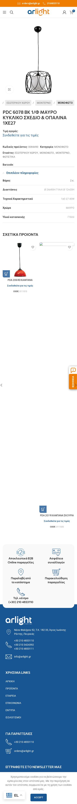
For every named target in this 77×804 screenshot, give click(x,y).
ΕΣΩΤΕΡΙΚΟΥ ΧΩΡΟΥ (18, 102)
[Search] (11, 12)
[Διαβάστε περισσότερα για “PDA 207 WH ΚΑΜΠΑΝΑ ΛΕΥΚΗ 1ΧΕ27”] (6, 273)
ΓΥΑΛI (71, 217)
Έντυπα (10, 710)
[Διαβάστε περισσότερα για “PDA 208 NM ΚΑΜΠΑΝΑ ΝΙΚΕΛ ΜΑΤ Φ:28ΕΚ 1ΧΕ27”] (43, 273)
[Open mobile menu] (4, 12)
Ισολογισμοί (13, 717)
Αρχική (10, 681)
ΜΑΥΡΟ (70, 207)
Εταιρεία (11, 695)
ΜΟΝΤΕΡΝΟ (44, 102)
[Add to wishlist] (33, 247)
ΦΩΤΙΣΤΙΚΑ (9, 156)
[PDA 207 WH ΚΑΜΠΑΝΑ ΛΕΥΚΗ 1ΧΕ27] (20, 259)
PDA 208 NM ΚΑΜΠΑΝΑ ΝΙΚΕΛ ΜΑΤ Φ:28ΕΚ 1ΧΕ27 (57, 281)
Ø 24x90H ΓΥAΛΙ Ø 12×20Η (59, 189)
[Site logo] (39, 12)
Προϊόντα (12, 688)
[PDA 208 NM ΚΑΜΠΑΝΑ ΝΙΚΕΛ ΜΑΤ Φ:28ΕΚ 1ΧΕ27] (56, 259)
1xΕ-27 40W (67, 198)
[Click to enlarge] (9, 90)
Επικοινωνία (13, 703)
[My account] (64, 12)
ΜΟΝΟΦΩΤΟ (65, 102)
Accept (38, 797)
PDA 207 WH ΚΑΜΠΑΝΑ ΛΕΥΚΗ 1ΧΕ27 (20, 281)
